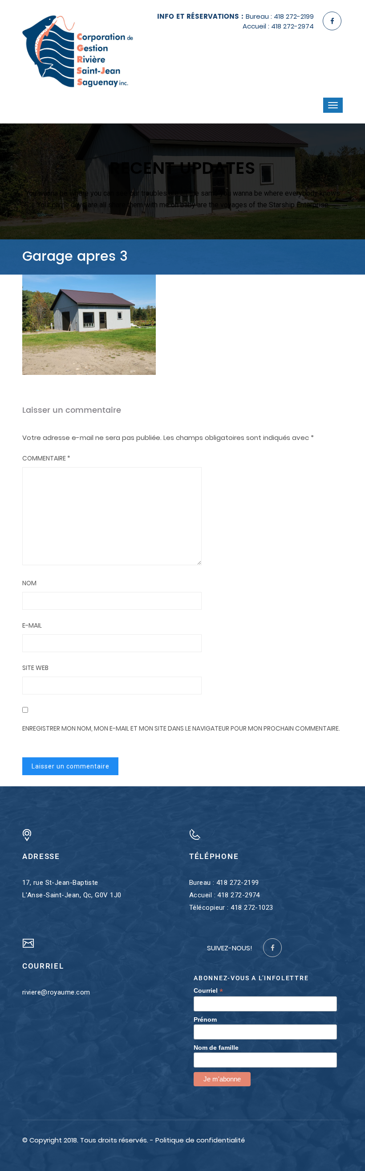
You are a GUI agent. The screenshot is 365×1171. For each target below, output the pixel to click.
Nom (29, 583)
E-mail (32, 625)
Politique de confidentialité (200, 1140)
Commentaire (46, 458)
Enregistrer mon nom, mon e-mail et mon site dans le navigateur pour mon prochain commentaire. (181, 728)
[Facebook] (332, 21)
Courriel (208, 990)
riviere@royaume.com (56, 992)
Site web (35, 667)
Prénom (205, 1019)
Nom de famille (216, 1047)
